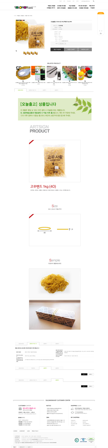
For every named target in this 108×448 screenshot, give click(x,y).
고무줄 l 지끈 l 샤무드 (28, 15)
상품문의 (56, 90)
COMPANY (15, 431)
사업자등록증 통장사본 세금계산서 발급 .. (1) (56, 420)
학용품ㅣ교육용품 (20, 15)
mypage (69, 1)
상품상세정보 (20, 90)
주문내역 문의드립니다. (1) (52, 423)
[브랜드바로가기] (65, 40)
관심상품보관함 (74, 423)
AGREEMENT (22, 431)
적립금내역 (73, 420)
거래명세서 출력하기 (87, 425)
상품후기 (44, 90)
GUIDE (28, 431)
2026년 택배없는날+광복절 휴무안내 (54, 408)
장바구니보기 (73, 422)
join (64, 1)
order (77, 1)
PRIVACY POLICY (35, 431)
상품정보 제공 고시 (32, 90)
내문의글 (72, 425)
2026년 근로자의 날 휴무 (52, 411)
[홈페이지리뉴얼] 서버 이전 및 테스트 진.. (55, 413)
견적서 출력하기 (86, 423)
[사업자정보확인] (35, 439)
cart (73, 1)
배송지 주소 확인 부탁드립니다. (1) (54, 425)
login (60, 1)
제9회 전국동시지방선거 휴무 (52, 410)
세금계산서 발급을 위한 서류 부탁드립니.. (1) (56, 421)
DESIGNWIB (53, 442)
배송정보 (33, 368)
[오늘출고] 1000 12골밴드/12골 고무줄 (38, 82)
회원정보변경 (85, 420)
